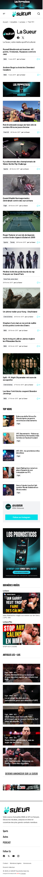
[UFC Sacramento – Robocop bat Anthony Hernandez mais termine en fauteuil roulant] (8, 438)
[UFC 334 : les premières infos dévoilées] (8, 455)
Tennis (12, 242)
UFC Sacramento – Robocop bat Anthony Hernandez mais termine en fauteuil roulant (27, 435)
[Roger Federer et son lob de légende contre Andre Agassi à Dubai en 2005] (21, 221)
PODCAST (7, 842)
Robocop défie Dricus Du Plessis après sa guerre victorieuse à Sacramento (26, 418)
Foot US (6, 132)
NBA (5, 59)
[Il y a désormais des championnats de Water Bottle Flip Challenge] (21, 147)
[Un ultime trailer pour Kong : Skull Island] (21, 298)
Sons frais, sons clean (11, 279)
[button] (4, 13)
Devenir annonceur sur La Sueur (21, 773)
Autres (5, 836)
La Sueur (22, 22)
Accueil (5, 22)
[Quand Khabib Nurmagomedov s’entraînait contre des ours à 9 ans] (21, 184)
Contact (5, 863)
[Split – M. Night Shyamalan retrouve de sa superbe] (21, 363)
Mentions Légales (15, 863)
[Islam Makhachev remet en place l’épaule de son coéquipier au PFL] (8, 472)
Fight (5, 206)
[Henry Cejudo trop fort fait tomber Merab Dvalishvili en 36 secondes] (8, 490)
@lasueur (17, 505)
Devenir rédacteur (9, 867)
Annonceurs (27, 863)
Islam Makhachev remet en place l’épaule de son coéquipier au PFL (26, 470)
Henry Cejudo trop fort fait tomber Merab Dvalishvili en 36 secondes (27, 487)
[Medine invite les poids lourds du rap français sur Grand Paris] (21, 258)
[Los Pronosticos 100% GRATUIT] (21, 4)
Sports (6, 169)
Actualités (13, 22)
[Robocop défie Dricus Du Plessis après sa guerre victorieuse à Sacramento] (8, 421)
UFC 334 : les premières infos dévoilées (28, 452)
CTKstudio (23, 873)
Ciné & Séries (8, 317)
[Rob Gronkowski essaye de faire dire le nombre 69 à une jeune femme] (21, 111)
